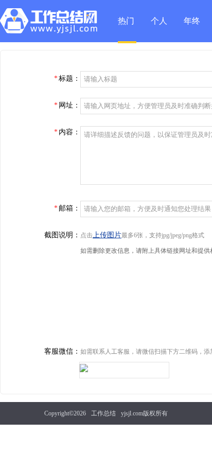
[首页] (51, 23)
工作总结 (103, 413)
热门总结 (126, 29)
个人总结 (159, 29)
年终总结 (192, 29)
